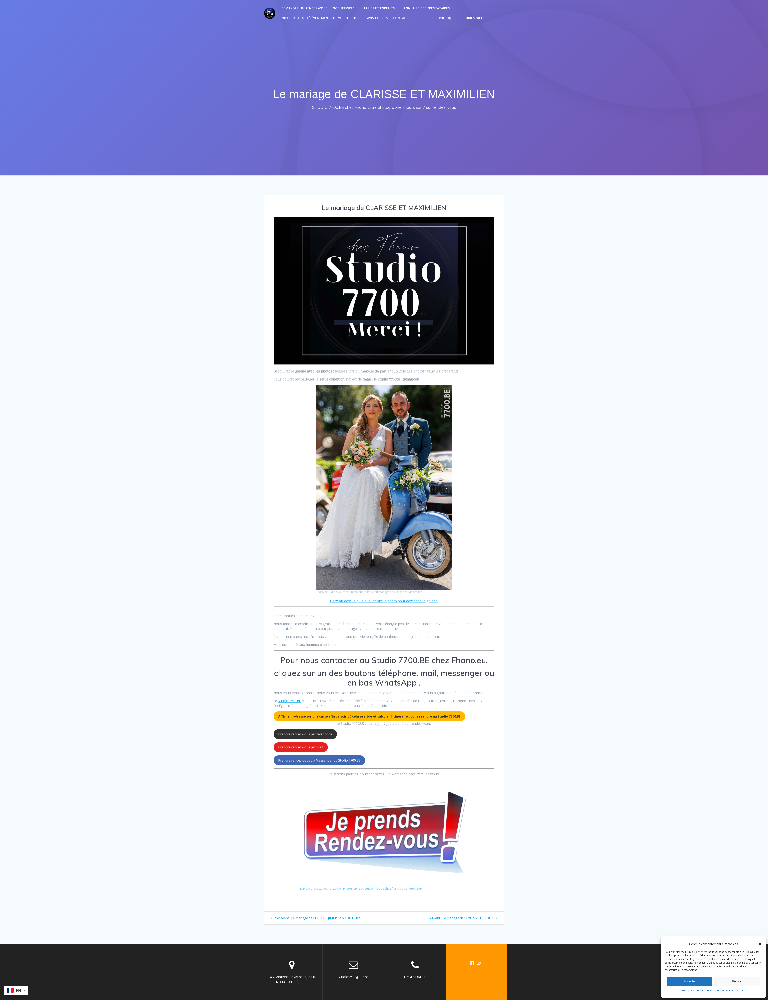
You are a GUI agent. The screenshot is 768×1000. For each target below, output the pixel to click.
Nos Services (344, 8)
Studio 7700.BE (289, 701)
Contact (400, 18)
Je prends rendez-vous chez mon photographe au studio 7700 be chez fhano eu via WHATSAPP (362, 888)
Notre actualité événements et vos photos (320, 18)
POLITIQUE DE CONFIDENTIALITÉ (725, 990)
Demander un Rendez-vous (304, 8)
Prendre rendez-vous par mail (300, 747)
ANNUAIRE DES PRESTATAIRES (427, 8)
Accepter (690, 981)
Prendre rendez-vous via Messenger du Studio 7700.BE (319, 760)
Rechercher (424, 18)
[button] (760, 944)
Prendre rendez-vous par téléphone (305, 734)
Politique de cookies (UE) (460, 18)
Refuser (737, 981)
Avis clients (377, 18)
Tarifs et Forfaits (379, 8)
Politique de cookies (693, 990)
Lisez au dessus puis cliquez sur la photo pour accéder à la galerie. (384, 601)
